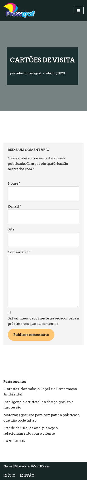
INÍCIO (9, 475)
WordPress (40, 466)
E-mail (15, 206)
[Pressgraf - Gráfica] (19, 10)
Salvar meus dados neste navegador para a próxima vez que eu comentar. (43, 321)
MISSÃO (27, 475)
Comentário (19, 252)
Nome (14, 183)
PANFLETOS (14, 441)
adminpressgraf (28, 73)
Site (11, 229)
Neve (7, 466)
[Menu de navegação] (78, 10)
